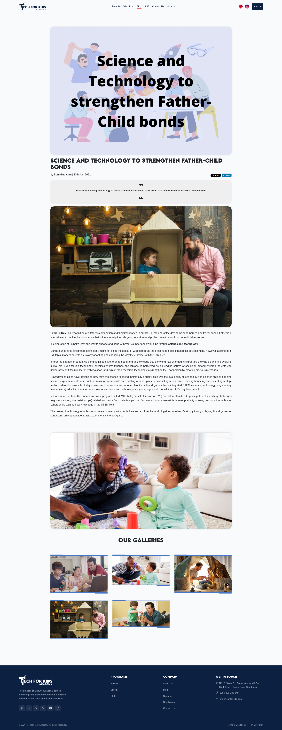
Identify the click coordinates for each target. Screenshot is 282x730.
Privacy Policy (256, 725)
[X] (43, 708)
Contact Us (158, 6)
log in (257, 6)
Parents (116, 6)
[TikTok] (58, 708)
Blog (139, 6)
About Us (168, 683)
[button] (257, 6)
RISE (146, 6)
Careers (167, 696)
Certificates (169, 702)
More (170, 6)
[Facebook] (22, 708)
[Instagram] (36, 708)
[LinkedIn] (29, 708)
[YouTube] (50, 708)
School (126, 6)
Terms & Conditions (236, 725)
